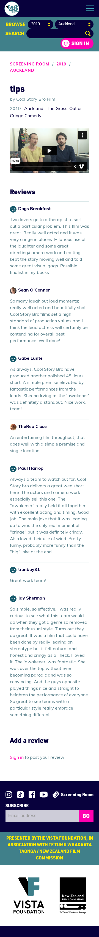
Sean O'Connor (34, 290)
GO (86, 815)
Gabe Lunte (30, 358)
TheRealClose (32, 427)
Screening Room (29, 64)
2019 (61, 64)
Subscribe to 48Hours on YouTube (44, 794)
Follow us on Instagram (9, 794)
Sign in (80, 43)
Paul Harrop (30, 468)
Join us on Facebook (32, 794)
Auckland (22, 71)
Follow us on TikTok (20, 794)
